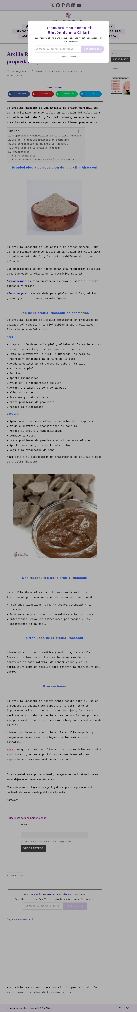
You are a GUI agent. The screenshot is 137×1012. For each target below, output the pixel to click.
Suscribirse (92, 49)
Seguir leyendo (68, 57)
